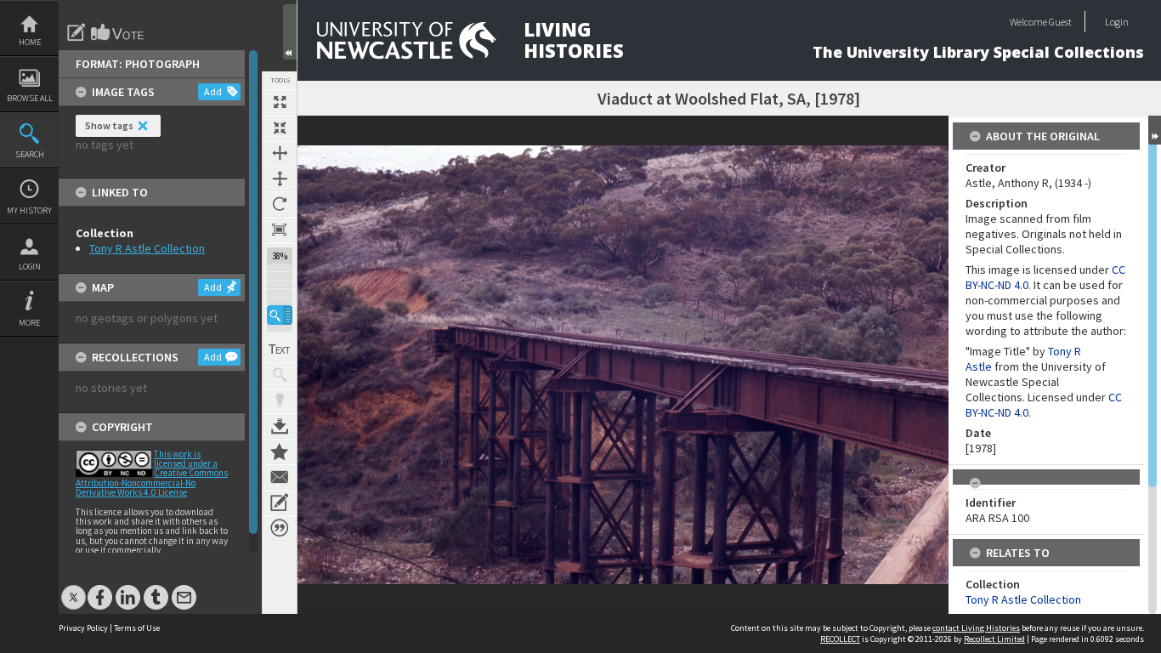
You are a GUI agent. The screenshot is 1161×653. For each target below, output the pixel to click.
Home (30, 42)
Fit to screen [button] (280, 127)
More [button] (29, 322)
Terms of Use (137, 627)
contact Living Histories (976, 627)
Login (30, 266)
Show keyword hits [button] (280, 375)
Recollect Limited (994, 638)
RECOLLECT (840, 638)
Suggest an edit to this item (76, 32)
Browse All (30, 98)
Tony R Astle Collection (147, 248)
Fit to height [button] (280, 178)
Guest (1060, 21)
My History (29, 210)
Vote (118, 32)
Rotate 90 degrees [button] (280, 204)
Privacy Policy (83, 627)
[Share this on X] (73, 588)
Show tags (109, 125)
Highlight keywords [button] (280, 400)
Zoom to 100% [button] (280, 229)
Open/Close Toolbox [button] (290, 32)
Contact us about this (280, 477)
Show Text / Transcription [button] (280, 349)
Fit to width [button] (280, 153)
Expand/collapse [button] (1154, 130)
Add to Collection (280, 451)
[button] (279, 315)
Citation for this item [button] (280, 528)
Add (213, 91)
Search (29, 154)
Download (280, 426)
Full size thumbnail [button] (280, 102)
